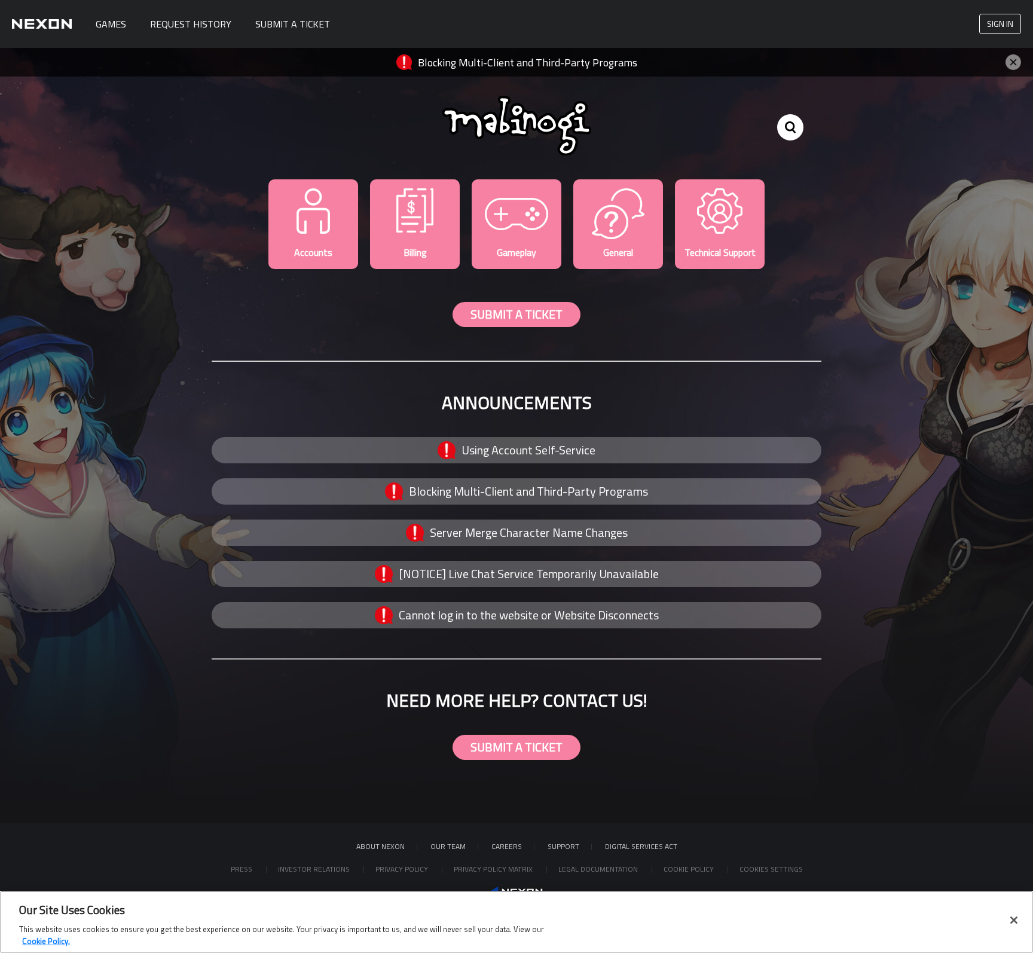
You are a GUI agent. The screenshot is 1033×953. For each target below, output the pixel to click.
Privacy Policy (402, 869)
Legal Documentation (599, 869)
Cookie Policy (690, 869)
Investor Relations (315, 869)
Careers (506, 846)
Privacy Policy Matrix (494, 869)
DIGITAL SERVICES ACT (641, 846)
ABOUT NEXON (380, 846)
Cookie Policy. (46, 940)
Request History (190, 24)
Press (242, 869)
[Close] (1014, 920)
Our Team (448, 846)
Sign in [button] (1000, 23)
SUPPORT (563, 846)
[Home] (42, 24)
